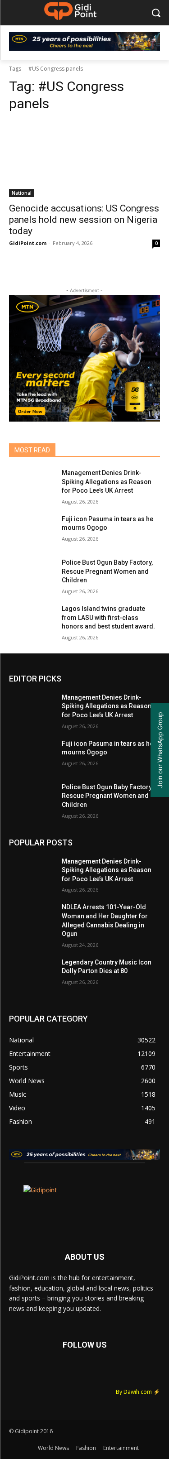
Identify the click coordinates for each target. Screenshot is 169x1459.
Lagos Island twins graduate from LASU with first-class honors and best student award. (108, 617)
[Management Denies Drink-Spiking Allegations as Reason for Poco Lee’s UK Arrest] (32, 484)
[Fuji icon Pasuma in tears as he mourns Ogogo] (32, 531)
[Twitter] (45, 1373)
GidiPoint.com (27, 243)
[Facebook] (20, 1373)
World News (53, 1448)
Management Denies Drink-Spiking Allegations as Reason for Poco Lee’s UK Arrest (106, 481)
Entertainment (121, 1448)
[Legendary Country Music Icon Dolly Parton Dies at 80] (32, 974)
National (22, 193)
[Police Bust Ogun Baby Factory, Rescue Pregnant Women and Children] (32, 574)
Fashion (86, 1448)
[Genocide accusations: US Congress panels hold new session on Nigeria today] (84, 159)
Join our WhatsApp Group (160, 750)
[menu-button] (15, 13)
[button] (155, 12)
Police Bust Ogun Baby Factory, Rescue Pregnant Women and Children (107, 571)
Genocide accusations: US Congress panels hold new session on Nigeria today (84, 219)
